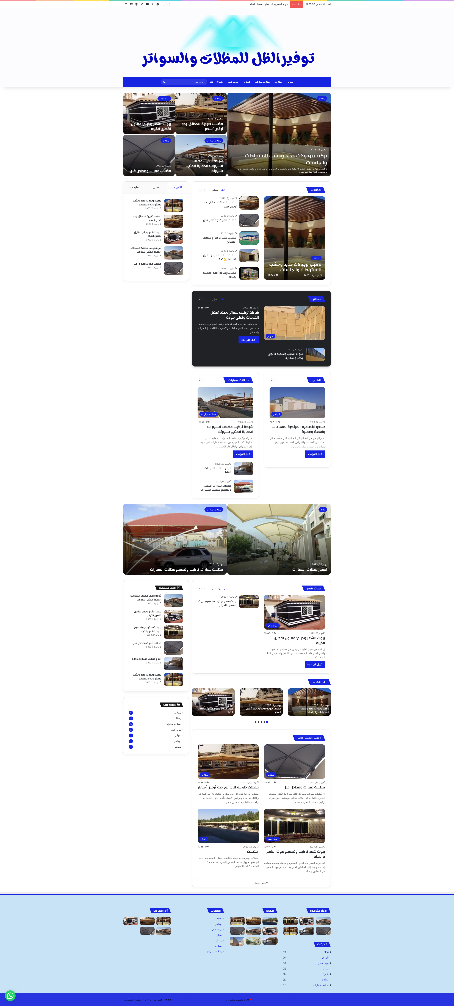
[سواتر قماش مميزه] (237, 941)
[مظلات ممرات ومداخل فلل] (149, 155)
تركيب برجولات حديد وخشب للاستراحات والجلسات (286, 159)
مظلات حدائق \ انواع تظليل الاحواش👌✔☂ (220, 257)
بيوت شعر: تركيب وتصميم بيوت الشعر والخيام (217, 603)
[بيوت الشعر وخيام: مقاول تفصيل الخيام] (149, 113)
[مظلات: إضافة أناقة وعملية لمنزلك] (249, 273)
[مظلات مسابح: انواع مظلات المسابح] (249, 238)
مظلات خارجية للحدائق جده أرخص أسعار (202, 126)
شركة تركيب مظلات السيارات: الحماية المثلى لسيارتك (261, 4)
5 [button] (255, 722)
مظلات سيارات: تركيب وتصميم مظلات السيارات (215, 487)
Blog (322, 509)
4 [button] (258, 722)
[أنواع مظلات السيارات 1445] (243, 468)
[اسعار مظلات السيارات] (279, 539)
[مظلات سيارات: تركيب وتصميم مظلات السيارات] (243, 486)
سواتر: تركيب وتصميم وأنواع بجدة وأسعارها (285, 355)
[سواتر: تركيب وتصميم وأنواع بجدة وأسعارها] (315, 354)
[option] (227, 134)
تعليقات (134, 187)
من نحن (147, 999)
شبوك (220, 82)
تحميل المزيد (261, 882)
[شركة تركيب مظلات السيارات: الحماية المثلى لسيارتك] (201, 155)
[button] (10, 995)
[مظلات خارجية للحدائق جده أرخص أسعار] (201, 113)
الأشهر (156, 187)
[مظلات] (270, 921)
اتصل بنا (158, 999)
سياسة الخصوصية (132, 999)
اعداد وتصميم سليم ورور (237, 999)
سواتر (290, 82)
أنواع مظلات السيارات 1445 (217, 470)
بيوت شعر (233, 82)
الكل (223, 189)
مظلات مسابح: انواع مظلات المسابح (220, 239)
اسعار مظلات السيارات (309, 569)
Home (167, 999)
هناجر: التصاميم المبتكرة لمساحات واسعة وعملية (298, 429)
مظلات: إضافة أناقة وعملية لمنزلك (219, 274)
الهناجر (246, 82)
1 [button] (267, 722)
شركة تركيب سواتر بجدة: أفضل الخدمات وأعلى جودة (235, 315)
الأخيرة (178, 187)
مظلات (278, 82)
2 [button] (264, 722)
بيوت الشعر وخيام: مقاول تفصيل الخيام (151, 126)
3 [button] (261, 722)
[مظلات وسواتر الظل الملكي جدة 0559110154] (227, 42)
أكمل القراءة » (248, 339)
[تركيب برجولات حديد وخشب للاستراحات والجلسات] (279, 134)
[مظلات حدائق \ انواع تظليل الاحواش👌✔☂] (249, 255)
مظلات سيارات (262, 82)
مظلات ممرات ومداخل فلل (150, 171)
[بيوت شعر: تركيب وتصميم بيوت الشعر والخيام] (249, 601)
